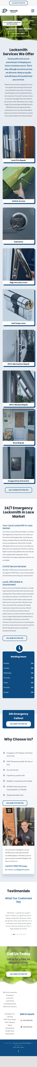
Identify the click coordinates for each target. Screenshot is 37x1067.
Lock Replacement (10, 1004)
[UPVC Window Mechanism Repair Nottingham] (18, 371)
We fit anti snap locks (10, 992)
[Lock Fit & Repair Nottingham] (18, 127)
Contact (22, 1047)
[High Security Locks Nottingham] (18, 249)
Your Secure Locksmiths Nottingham (22, 1043)
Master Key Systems (10, 1006)
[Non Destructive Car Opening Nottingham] (18, 168)
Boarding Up (10, 1028)
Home (14, 1047)
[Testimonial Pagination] (11, 934)
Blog (18, 1047)
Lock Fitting (10, 1001)
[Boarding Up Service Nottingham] (18, 409)
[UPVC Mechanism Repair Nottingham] (18, 331)
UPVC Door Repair (10, 1019)
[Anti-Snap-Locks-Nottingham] (18, 290)
